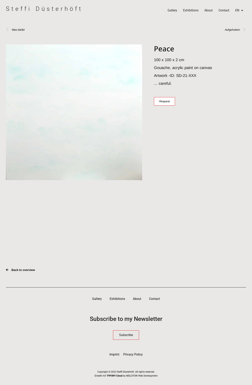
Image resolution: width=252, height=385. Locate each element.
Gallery (172, 10)
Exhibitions (190, 10)
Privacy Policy (133, 354)
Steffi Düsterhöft (44, 8)
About (208, 10)
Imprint (114, 354)
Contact (224, 10)
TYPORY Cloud (114, 375)
